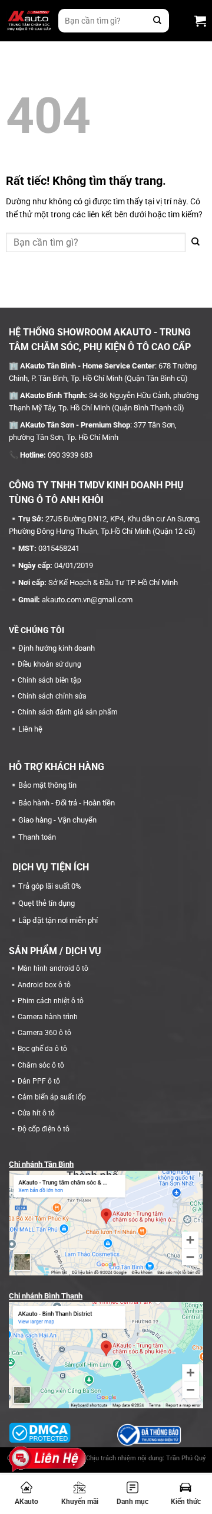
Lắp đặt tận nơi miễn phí (58, 920)
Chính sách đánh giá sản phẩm (68, 712)
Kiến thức (186, 1501)
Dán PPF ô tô (39, 1081)
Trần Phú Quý (186, 1458)
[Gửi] (157, 20)
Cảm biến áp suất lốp (52, 1097)
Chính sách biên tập (49, 680)
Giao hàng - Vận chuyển (57, 819)
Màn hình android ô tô (53, 968)
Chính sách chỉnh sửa (52, 696)
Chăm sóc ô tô (41, 1065)
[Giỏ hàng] (200, 21)
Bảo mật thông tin (47, 785)
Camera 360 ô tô (44, 1033)
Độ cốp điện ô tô (43, 1129)
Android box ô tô (44, 985)
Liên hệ (30, 729)
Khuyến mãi (79, 1501)
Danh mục (132, 1501)
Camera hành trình (48, 1017)
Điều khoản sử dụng (49, 664)
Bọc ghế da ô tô (42, 1049)
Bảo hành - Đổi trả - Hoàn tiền (66, 802)
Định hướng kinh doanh (56, 648)
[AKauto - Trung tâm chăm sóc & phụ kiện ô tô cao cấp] (29, 21)
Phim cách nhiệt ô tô (51, 1001)
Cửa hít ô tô (36, 1113)
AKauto (26, 1501)
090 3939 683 (70, 455)
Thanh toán (37, 837)
